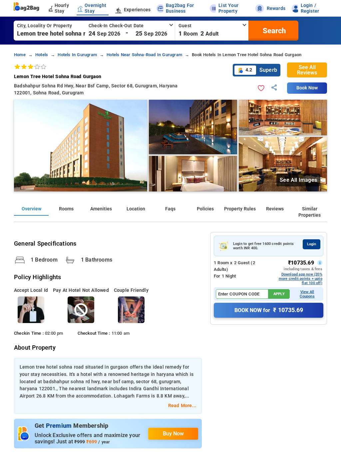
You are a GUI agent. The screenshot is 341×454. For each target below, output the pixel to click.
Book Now (307, 88)
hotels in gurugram (77, 54)
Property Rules (240, 209)
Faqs (170, 209)
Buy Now (173, 433)
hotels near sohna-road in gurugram (144, 54)
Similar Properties (309, 212)
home (20, 54)
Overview (31, 209)
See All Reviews (307, 70)
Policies (205, 209)
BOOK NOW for (268, 310)
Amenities (101, 209)
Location (136, 209)
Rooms (66, 209)
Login (311, 244)
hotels (41, 54)
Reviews (275, 209)
